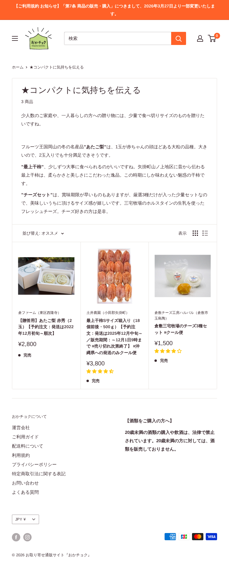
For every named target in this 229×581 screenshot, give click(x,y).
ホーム (18, 67)
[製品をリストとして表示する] (205, 233)
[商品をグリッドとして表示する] (195, 233)
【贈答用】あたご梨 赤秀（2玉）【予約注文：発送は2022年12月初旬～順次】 (46, 327)
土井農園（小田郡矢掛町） (107, 313)
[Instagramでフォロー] (27, 537)
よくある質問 (25, 492)
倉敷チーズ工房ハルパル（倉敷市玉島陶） (181, 315)
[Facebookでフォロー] (16, 537)
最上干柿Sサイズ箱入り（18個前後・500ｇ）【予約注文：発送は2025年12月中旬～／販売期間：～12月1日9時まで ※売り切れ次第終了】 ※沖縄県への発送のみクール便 (114, 336)
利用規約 (21, 455)
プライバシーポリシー (34, 464)
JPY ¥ (20, 519)
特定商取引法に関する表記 (39, 473)
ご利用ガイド (25, 436)
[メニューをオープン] (15, 38)
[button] (100, 371)
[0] (212, 38)
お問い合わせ (25, 482)
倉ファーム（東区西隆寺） (39, 313)
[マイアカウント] (200, 38)
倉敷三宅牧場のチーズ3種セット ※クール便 (180, 329)
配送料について (27, 445)
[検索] (178, 38)
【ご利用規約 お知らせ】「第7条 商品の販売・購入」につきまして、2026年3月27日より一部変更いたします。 (114, 10)
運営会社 (21, 427)
